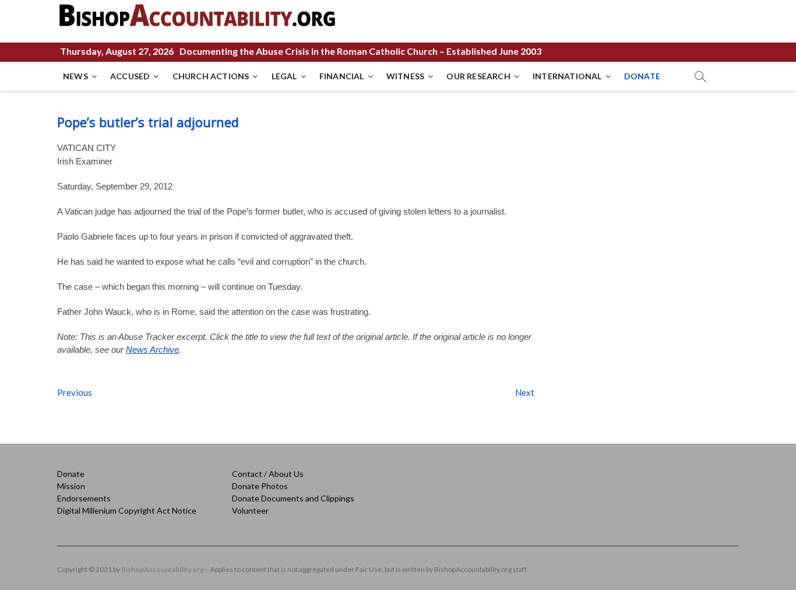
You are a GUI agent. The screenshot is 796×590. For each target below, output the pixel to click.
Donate (70, 474)
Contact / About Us (268, 474)
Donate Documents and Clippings (293, 498)
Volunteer (250, 510)
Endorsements (84, 498)
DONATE (642, 76)
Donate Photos (260, 486)
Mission (71, 486)
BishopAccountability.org (162, 569)
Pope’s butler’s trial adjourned (148, 122)
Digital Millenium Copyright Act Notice (126, 510)
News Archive (152, 349)
